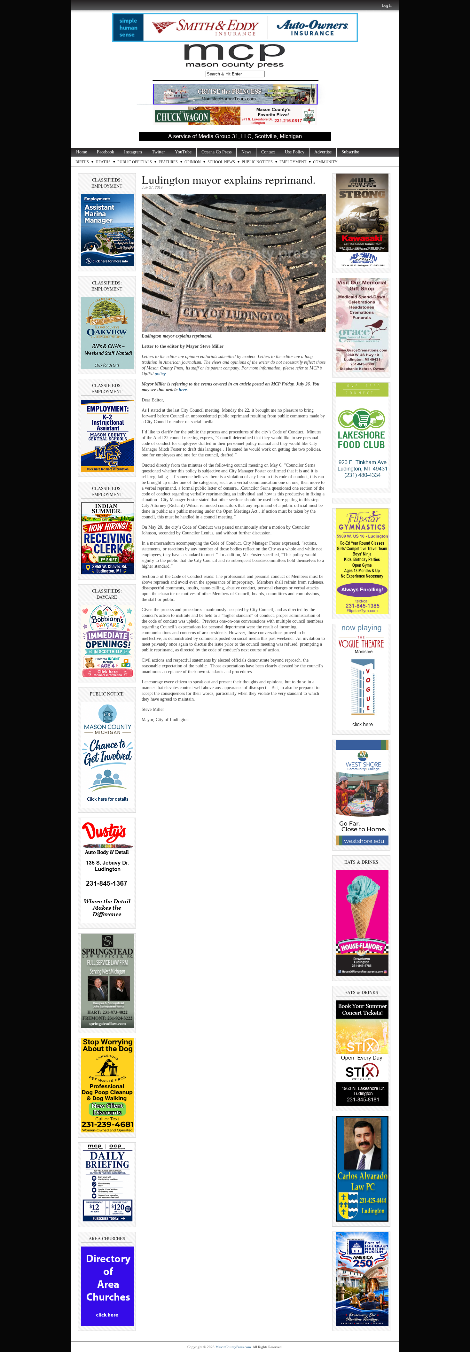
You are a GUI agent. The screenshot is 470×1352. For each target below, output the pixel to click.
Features (168, 162)
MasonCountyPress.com (233, 1347)
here (183, 389)
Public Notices (257, 162)
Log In (387, 5)
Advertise (323, 152)
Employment (292, 162)
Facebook (105, 152)
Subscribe (350, 152)
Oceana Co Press (216, 152)
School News (221, 162)
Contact (268, 152)
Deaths (103, 162)
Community (325, 162)
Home (81, 152)
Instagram (133, 152)
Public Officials (134, 162)
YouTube (183, 152)
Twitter (158, 152)
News (246, 152)
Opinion (192, 162)
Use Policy (294, 152)
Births (82, 162)
